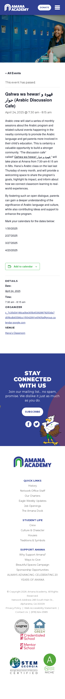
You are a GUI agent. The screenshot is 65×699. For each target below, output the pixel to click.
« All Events (13, 73)
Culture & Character (32, 530)
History (32, 485)
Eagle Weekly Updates (32, 500)
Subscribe (32, 411)
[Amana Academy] (17, 7)
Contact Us (21, 612)
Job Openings (32, 505)
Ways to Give (33, 559)
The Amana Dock (32, 510)
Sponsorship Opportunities (32, 569)
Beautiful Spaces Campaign (32, 564)
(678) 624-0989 (39, 612)
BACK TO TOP (32, 616)
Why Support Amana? (32, 554)
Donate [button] (44, 7)
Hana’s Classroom (15, 333)
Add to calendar (23, 266)
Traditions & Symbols (32, 540)
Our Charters (32, 495)
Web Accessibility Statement (40, 608)
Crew (32, 525)
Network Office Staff (32, 490)
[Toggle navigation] (57, 7)
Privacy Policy (13, 608)
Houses (32, 535)
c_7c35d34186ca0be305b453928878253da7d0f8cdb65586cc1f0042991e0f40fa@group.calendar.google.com (30, 317)
